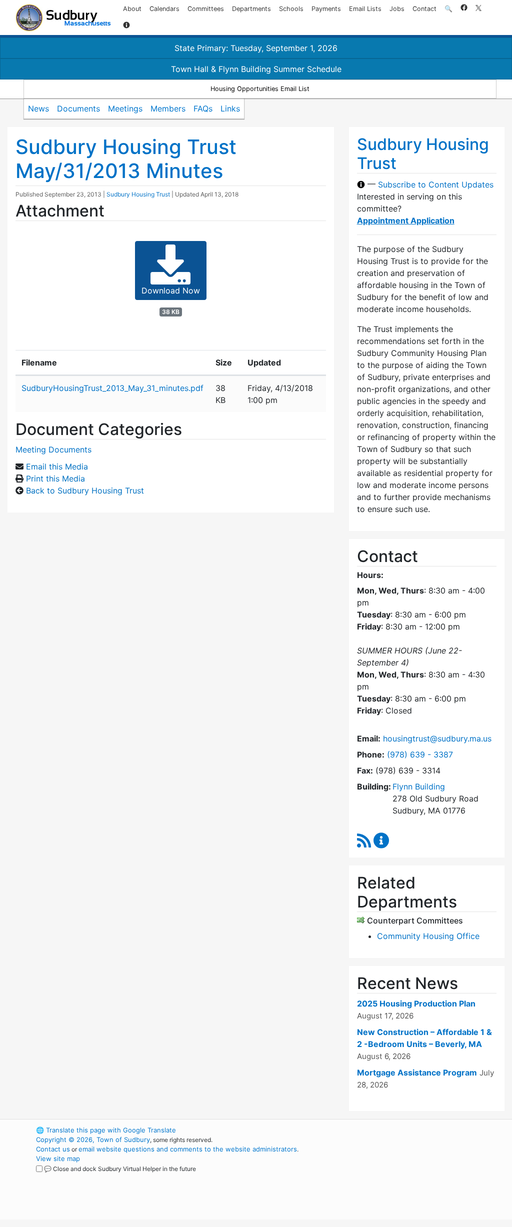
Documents (78, 109)
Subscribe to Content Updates (436, 185)
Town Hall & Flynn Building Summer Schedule (256, 69)
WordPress (383, 1130)
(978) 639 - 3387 (420, 755)
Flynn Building (418, 787)
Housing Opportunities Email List (260, 88)
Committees (206, 8)
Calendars (165, 8)
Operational (401, 1178)
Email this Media (57, 467)
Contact (424, 8)
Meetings (125, 109)
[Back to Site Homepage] (63, 18)
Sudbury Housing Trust (138, 194)
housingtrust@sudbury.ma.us (437, 739)
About (132, 8)
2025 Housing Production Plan (416, 1003)
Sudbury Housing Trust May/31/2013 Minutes (126, 158)
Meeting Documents (54, 449)
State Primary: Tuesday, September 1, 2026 (256, 48)
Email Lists (365, 8)
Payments (326, 8)
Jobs (397, 8)
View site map (58, 1158)
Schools (291, 8)
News (38, 109)
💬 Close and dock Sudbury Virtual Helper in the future (120, 1168)
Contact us (53, 1149)
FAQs (203, 109)
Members (168, 109)
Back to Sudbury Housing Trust (85, 491)
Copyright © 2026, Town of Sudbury (93, 1140)
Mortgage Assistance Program (417, 1073)
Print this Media (55, 479)
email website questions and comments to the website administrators (187, 1149)
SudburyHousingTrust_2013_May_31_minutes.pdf (113, 388)
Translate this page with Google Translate (106, 1130)
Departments (251, 8)
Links (230, 109)
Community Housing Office (428, 936)
